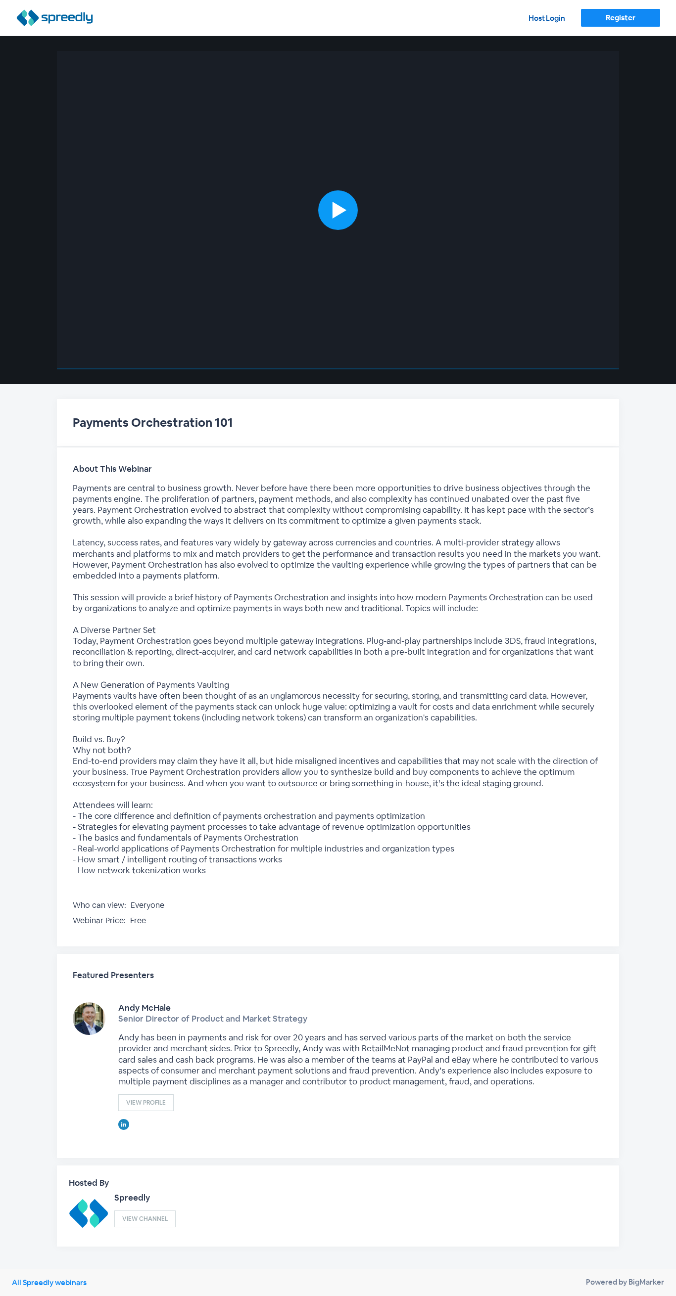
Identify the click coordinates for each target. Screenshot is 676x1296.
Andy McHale (144, 1007)
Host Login (547, 18)
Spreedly (132, 1197)
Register (620, 17)
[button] (338, 210)
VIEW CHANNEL (145, 1219)
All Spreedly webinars (49, 1282)
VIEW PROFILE (146, 1103)
